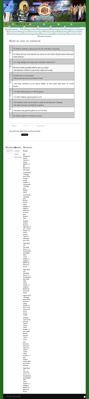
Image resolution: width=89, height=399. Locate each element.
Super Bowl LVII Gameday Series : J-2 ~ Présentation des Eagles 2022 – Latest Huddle (27, 251)
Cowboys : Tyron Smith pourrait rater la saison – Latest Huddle (26, 323)
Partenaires (18, 157)
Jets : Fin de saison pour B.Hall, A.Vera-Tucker (26, 311)
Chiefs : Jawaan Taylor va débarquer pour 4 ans (26, 236)
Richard (14, 126)
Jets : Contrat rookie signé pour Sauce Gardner (27, 361)
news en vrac (40, 126)
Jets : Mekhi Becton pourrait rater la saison (26, 335)
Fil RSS (16, 154)
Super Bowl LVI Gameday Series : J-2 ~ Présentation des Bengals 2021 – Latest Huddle (27, 375)
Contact (16, 151)
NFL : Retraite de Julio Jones (26, 168)
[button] (86, 397)
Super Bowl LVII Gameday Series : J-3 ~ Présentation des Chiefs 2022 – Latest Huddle (27, 277)
